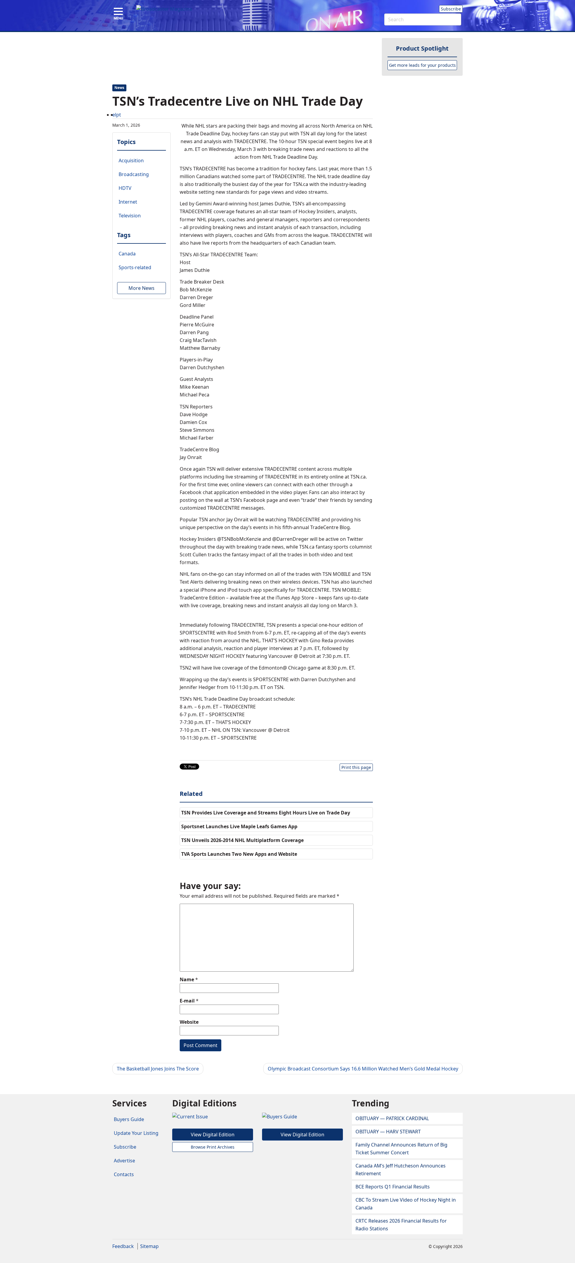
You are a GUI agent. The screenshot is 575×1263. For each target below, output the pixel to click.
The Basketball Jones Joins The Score (158, 1068)
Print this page (356, 767)
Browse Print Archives (212, 1147)
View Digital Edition (212, 1134)
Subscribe (451, 9)
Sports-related (135, 267)
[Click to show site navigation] (118, 14)
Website (189, 1022)
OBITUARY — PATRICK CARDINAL (392, 1118)
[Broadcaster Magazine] (164, 8)
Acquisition (131, 160)
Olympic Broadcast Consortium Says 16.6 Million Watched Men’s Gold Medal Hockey (363, 1068)
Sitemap (149, 1246)
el (114, 114)
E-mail (187, 1000)
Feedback (123, 1246)
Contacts (124, 1174)
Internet (128, 202)
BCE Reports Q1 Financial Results (392, 1186)
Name (187, 979)
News (119, 87)
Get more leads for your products (422, 65)
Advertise (124, 1160)
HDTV (125, 188)
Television (130, 215)
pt (118, 114)
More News (141, 288)
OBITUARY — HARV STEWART (388, 1131)
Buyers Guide (129, 1119)
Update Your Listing (136, 1133)
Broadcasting (134, 174)
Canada (127, 253)
